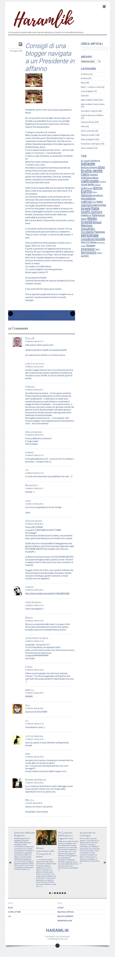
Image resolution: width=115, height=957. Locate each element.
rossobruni (88, 239)
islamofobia (99, 205)
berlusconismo (89, 167)
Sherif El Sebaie (89, 242)
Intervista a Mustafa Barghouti (24, 834)
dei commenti (65, 916)
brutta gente (92, 170)
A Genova (85, 74)
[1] (50, 893)
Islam (83, 126)
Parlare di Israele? (88, 135)
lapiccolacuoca (34, 364)
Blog (83, 83)
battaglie (88, 163)
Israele (86, 208)
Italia (95, 208)
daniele (29, 452)
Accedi (61, 908)
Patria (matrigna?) (88, 139)
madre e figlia (89, 215)
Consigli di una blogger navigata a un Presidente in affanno (49, 57)
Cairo (85, 174)
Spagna (90, 245)
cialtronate (90, 181)
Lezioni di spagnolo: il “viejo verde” (22, 315)
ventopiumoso (33, 602)
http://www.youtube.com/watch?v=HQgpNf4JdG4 (47, 593)
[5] (60, 893)
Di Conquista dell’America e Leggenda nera (65, 835)
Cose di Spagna (87, 91)
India (94, 202)
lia (26, 470)
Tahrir (97, 249)
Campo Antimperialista (89, 176)
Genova (86, 195)
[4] (57, 893)
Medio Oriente (89, 220)
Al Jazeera (86, 161)
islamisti (86, 205)
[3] (55, 893)
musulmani (88, 228)
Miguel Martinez (91, 224)
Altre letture (14, 912)
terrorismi (88, 252)
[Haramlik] (43, 27)
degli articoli (66, 912)
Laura (28, 667)
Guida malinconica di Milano (92, 115)
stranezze (88, 249)
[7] (65, 893)
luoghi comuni (91, 212)
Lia (9, 916)
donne (97, 188)
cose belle (87, 184)
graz (28, 501)
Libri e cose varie (88, 131)
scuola (100, 239)
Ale (27, 705)
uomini (85, 255)
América (84, 78)
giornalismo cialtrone (88, 200)
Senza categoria (87, 148)
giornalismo (97, 195)
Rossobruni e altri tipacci (91, 144)
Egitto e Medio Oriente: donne (92, 104)
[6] (62, 893)
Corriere (102, 181)
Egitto (86, 191)
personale (90, 235)
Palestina (99, 232)
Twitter (99, 253)
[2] (52, 893)
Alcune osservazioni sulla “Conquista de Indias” (45, 852)
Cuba (83, 96)
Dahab (90, 188)
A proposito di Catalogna (87, 834)
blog (101, 167)
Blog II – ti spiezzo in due (91, 87)
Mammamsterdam (35, 780)
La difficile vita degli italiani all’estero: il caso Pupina (58, 315)
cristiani (97, 185)
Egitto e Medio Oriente (90, 100)
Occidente (87, 232)
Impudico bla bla (87, 122)
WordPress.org (65, 921)
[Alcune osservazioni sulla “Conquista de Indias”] (46, 844)
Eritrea (94, 192)
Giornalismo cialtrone (89, 111)
